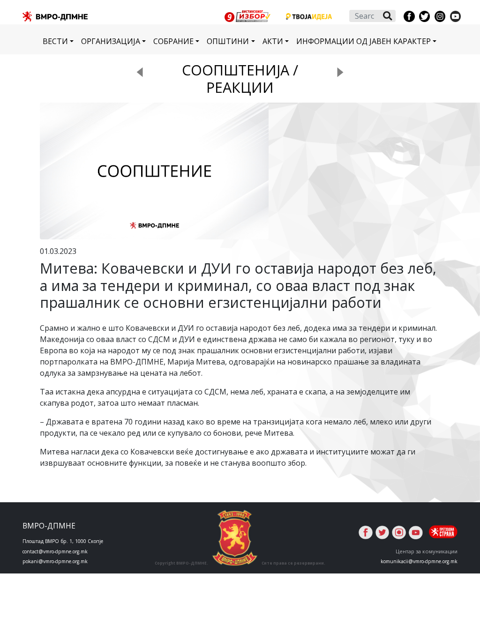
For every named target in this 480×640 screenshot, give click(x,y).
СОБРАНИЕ (173, 41)
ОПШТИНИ (228, 41)
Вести (55, 41)
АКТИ (272, 41)
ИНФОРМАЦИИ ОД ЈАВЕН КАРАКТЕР (363, 41)
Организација (110, 41)
